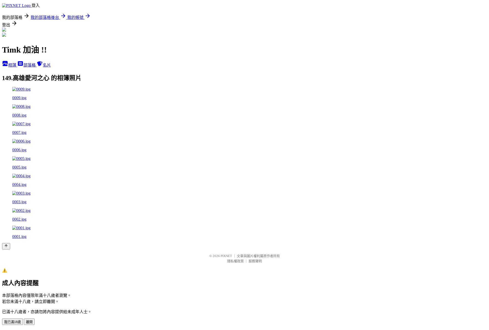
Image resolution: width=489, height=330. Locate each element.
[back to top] (6, 246)
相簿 (12, 65)
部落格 (30, 65)
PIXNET (226, 256)
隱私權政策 (235, 261)
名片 (47, 65)
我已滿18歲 (12, 322)
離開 (29, 322)
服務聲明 (255, 261)
